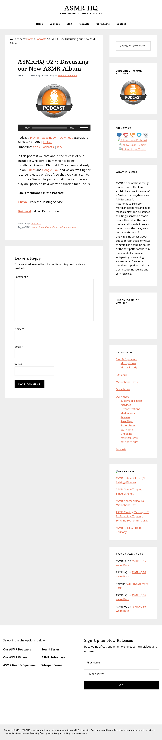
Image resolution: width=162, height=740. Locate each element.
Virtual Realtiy (129, 367)
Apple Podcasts (43, 147)
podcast (72, 227)
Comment (21, 277)
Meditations (128, 413)
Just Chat (121, 374)
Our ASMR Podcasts (17, 649)
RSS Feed (130, 471)
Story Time (127, 429)
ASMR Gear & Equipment (20, 665)
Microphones (128, 363)
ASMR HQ (81, 8)
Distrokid (24, 211)
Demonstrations (130, 409)
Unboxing (126, 433)
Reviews (125, 417)
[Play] (21, 127)
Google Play (50, 170)
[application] (54, 128)
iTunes (31, 170)
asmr (35, 227)
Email (19, 346)
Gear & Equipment (126, 359)
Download (66, 137)
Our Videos (122, 396)
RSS (59, 147)
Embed (47, 142)
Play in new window (43, 137)
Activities (126, 405)
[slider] (84, 127)
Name (19, 329)
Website (19, 364)
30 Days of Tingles (132, 400)
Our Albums (123, 389)
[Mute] (77, 127)
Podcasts (36, 223)
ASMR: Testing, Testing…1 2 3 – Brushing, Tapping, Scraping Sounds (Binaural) (132, 516)
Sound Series (128, 425)
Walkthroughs (129, 438)
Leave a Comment (67, 75)
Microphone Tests (127, 382)
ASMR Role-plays (53, 657)
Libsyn (22, 202)
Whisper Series (129, 442)
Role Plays (127, 421)
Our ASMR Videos (15, 657)
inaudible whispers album (53, 227)
